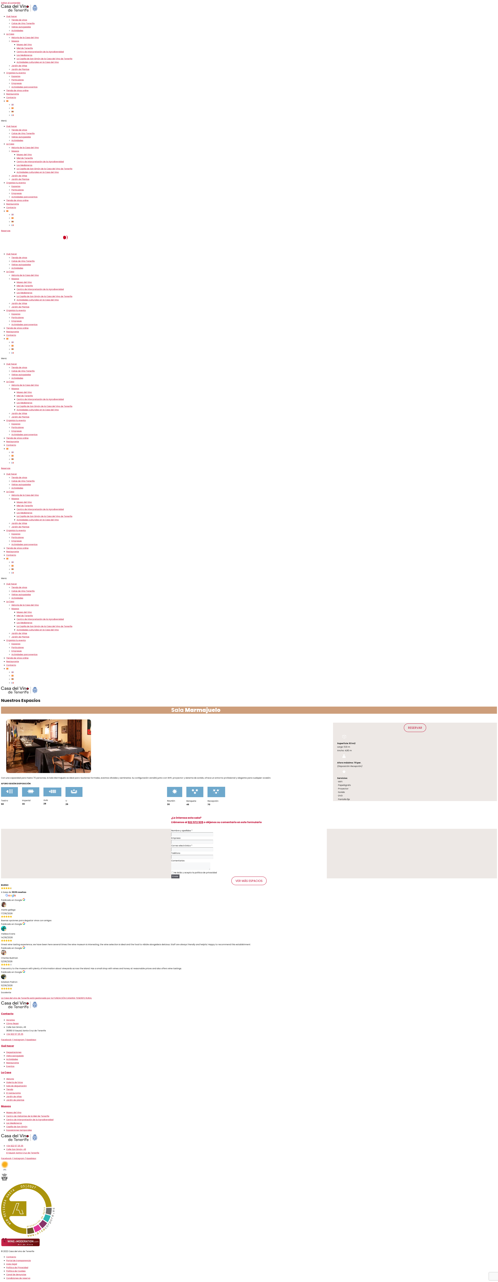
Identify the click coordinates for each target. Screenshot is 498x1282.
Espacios (15, 76)
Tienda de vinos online (17, 90)
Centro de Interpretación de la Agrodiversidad (40, 51)
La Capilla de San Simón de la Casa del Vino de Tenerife (44, 58)
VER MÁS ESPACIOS (249, 881)
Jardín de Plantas (20, 69)
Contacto (11, 97)
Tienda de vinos (19, 19)
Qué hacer (11, 16)
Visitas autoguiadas (21, 26)
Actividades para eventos (24, 87)
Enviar (175, 876)
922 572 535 (195, 822)
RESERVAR (415, 728)
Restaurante (12, 94)
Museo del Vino (24, 44)
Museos (15, 41)
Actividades (17, 30)
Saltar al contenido (10, 2)
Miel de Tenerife (25, 48)
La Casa (10, 34)
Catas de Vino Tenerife (23, 23)
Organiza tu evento (16, 72)
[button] (249, 120)
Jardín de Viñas (19, 65)
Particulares (17, 79)
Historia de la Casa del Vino (25, 37)
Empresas (16, 83)
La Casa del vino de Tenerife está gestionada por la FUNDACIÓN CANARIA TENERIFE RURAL (46, 998)
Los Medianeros (24, 55)
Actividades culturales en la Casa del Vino (38, 62)
